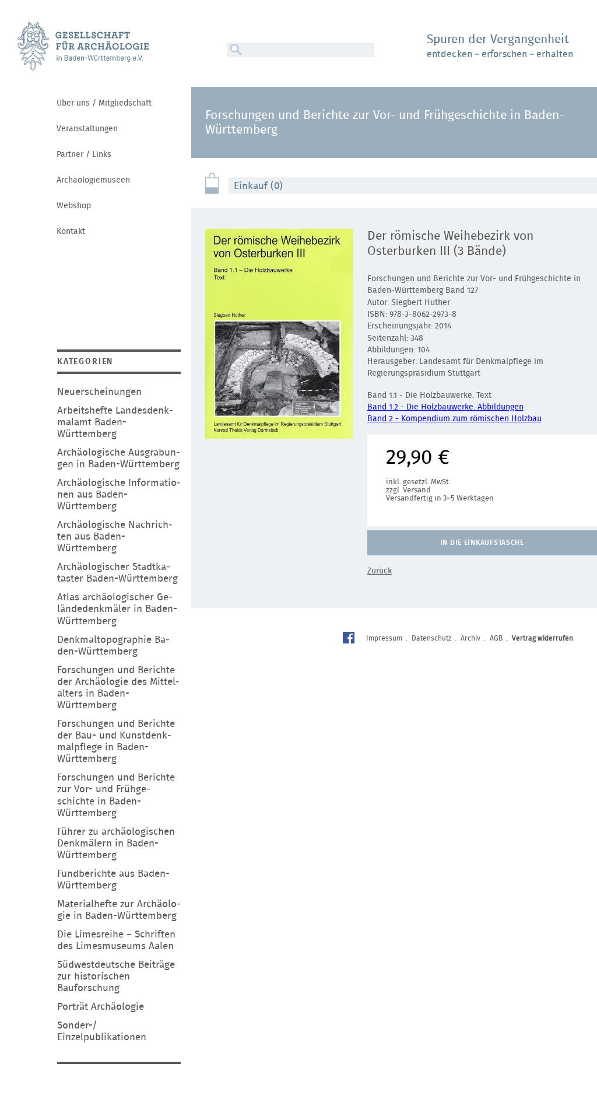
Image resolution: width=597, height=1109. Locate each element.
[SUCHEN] (234, 50)
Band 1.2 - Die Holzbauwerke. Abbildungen (445, 407)
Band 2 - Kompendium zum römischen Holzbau (454, 419)
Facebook (350, 639)
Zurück (379, 571)
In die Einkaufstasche (482, 542)
